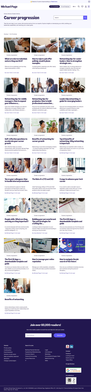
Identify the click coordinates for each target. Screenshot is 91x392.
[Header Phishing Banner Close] (89, 1)
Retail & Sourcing (49, 358)
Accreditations (70, 375)
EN (73, 6)
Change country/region (10, 360)
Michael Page (64, 153)
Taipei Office (69, 360)
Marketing (47, 354)
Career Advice (16, 13)
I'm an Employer (65, 6)
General (6, 345)
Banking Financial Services (32, 350)
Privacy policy (7, 348)
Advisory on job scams (10, 354)
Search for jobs (29, 345)
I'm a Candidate (54, 6)
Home (5, 13)
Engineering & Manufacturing (33, 352)
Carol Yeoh (9, 72)
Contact (68, 351)
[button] (85, 17)
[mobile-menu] (89, 6)
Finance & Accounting (31, 356)
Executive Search (29, 354)
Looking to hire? (70, 355)
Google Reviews (70, 364)
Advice (10, 13)
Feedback (68, 353)
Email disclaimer (8, 352)
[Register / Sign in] (86, 7)
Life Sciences (48, 352)
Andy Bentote (37, 233)
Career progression (12, 55)
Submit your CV (70, 358)
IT (25, 360)
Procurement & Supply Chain (52, 356)
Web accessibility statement (11, 356)
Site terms (6, 358)
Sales (46, 360)
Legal (46, 350)
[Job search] (79, 6)
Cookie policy (7, 350)
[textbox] (70, 18)
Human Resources (30, 358)
